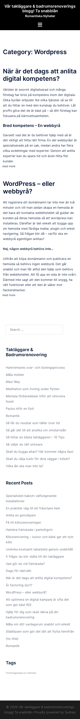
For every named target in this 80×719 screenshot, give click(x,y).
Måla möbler (15, 375)
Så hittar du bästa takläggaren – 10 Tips (35, 437)
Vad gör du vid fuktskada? (26, 564)
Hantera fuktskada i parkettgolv (30, 530)
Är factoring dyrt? (19, 585)
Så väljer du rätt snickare (24, 444)
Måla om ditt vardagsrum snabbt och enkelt (38, 624)
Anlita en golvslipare (21, 515)
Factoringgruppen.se (16, 673)
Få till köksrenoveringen (24, 522)
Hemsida (31, 673)
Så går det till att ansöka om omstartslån (36, 430)
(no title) (12, 639)
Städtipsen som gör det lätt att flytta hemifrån (40, 631)
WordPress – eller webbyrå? (29, 187)
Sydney (70, 712)
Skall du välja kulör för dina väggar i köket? (38, 459)
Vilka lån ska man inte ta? (24, 466)
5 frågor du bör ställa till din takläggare (36, 556)
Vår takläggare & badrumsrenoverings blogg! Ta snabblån (40, 8)
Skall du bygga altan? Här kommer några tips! (39, 452)
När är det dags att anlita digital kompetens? (40, 74)
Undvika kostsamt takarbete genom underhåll (40, 549)
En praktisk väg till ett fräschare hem (33, 508)
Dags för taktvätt (19, 571)
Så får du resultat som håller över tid (33, 423)
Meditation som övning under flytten (32, 389)
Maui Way (13, 382)
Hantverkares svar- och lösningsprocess (35, 367)
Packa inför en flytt (20, 408)
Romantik (13, 416)
